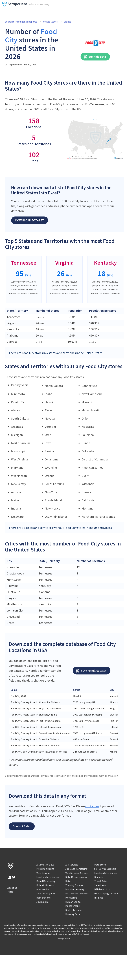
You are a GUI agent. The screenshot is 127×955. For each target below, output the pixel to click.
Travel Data (100, 881)
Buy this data (97, 56)
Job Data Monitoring (76, 868)
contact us (92, 806)
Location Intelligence (47, 876)
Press (10, 891)
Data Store (100, 864)
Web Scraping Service (76, 872)
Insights (98, 897)
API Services (71, 864)
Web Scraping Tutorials (106, 893)
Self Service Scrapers (105, 868)
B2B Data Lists (102, 889)
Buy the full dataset (93, 670)
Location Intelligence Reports (21, 21)
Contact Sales (22, 826)
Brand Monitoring (45, 881)
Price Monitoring (45, 868)
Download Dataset (29, 220)
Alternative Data (45, 864)
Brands (67, 21)
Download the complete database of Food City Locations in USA (62, 647)
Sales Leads (100, 885)
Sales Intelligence (45, 893)
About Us (12, 887)
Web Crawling (43, 872)
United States (50, 21)
